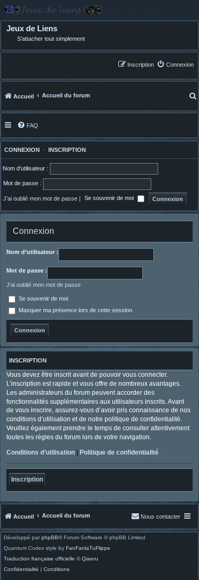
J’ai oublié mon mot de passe (40, 198)
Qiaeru (90, 558)
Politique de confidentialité (119, 452)
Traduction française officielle (39, 558)
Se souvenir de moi (109, 198)
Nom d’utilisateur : (32, 252)
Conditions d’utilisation (40, 452)
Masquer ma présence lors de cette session (74, 310)
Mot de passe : (26, 270)
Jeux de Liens (31, 28)
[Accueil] (99, 10)
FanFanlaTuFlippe (88, 548)
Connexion (20, 150)
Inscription (67, 150)
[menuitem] (175, 64)
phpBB (49, 537)
